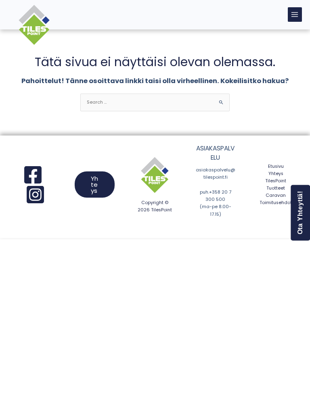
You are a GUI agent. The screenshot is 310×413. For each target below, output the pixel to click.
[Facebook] (33, 175)
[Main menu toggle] (295, 14)
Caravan (276, 195)
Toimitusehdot (276, 203)
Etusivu (276, 166)
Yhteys (275, 174)
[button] (95, 184)
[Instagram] (35, 194)
